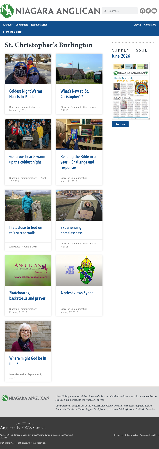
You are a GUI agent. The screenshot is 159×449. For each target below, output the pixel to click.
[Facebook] (142, 11)
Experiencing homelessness (71, 230)
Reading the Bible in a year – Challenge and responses (78, 162)
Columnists (22, 24)
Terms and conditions (149, 435)
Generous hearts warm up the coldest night (27, 159)
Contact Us (150, 24)
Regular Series (39, 24)
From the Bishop (12, 31)
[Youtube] (154, 11)
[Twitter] (148, 11)
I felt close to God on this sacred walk (25, 230)
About (137, 24)
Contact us (118, 435)
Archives (8, 24)
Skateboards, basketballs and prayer (27, 295)
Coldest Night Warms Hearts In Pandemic (25, 93)
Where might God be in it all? (27, 360)
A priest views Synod (77, 293)
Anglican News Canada (10, 435)
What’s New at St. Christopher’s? (75, 93)
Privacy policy (131, 435)
